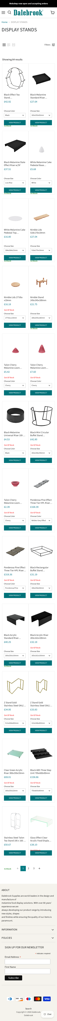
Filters (47, 44)
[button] (4, 45)
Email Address (13, 956)
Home (4, 22)
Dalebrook (28, 1015)
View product (15, 122)
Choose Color (9, 111)
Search (28, 1008)
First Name (10, 967)
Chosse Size (35, 111)
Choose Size (9, 246)
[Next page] (39, 868)
